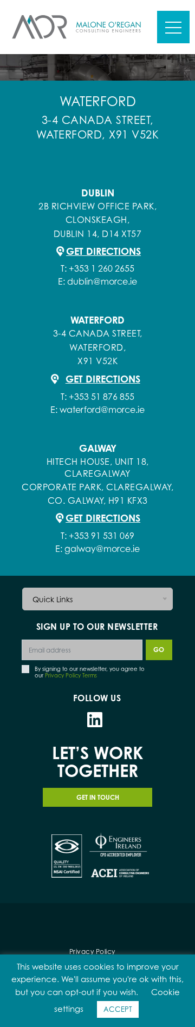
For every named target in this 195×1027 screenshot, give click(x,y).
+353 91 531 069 (101, 535)
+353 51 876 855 (101, 396)
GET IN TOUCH (97, 797)
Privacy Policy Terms (71, 675)
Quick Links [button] (52, 599)
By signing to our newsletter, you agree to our (90, 672)
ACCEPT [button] (117, 1009)
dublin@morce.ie (102, 281)
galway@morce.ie (102, 548)
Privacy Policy (92, 951)
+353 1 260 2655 (101, 268)
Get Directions (103, 251)
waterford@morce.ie (102, 409)
